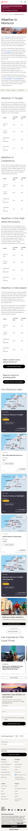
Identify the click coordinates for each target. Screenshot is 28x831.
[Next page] (24, 661)
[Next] (26, 90)
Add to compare (9, 422)
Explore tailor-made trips (14, 623)
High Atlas (18, 78)
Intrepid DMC (18, 767)
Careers (16, 769)
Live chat (3, 788)
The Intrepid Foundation (20, 788)
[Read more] (2, 14)
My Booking (4, 761)
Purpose (17, 783)
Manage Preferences (14, 829)
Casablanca (13, 90)
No (21, 736)
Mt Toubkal (8, 78)
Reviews (3, 793)
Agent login (4, 777)
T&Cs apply (4, 750)
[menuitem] (4, 2)
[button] (24, 395)
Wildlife (16, 796)
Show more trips (12, 631)
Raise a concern (4, 799)
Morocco (11, 14)
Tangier (8, 90)
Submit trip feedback (6, 764)
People (16, 791)
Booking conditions (5, 774)
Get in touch (4, 786)
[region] (14, 127)
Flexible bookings (5, 772)
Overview (3, 90)
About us (17, 761)
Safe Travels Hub (5, 767)
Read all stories (14, 677)
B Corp (16, 786)
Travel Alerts (4, 769)
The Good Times (18, 764)
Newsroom (3, 796)
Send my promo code (14, 723)
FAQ (2, 791)
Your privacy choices (21, 774)
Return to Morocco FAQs (14, 366)
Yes (16, 736)
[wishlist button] (24, 396)
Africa (6, 14)
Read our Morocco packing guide (14, 382)
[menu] (25, 2)
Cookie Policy (20, 823)
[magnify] (21, 2)
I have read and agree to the (14, 718)
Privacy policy (18, 772)
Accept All (14, 826)
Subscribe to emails (14, 754)
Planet (16, 793)
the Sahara (9, 52)
